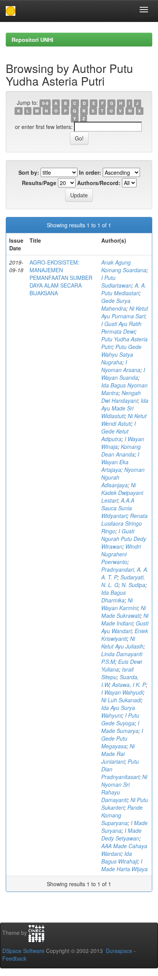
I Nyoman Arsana (120, 366)
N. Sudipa (133, 585)
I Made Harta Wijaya (124, 865)
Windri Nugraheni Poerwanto (121, 554)
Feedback (14, 958)
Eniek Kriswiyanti (124, 634)
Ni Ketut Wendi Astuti (123, 419)
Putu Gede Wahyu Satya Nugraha (121, 354)
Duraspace (119, 950)
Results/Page (39, 183)
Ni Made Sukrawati (123, 611)
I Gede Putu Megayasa (122, 738)
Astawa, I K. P (129, 684)
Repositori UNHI (32, 39)
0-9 (45, 103)
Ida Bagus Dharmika (113, 596)
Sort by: (28, 172)
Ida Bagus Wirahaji (119, 857)
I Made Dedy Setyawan (121, 834)
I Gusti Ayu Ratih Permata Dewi (121, 327)
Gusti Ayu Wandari (124, 627)
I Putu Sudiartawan (116, 281)
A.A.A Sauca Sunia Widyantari (117, 507)
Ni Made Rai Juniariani (118, 753)
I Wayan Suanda (123, 373)
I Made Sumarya (120, 726)
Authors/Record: (98, 183)
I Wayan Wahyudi (122, 692)
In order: (90, 172)
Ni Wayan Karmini (119, 604)
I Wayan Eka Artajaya (120, 461)
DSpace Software (23, 950)
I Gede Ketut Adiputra (118, 431)
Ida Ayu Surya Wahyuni (118, 711)
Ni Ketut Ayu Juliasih (122, 642)
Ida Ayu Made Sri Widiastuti (124, 408)
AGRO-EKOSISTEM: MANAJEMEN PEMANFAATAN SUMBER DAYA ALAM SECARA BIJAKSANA (61, 277)
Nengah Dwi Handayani (121, 396)
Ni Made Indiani (124, 619)
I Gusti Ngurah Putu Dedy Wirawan (123, 538)
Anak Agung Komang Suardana (123, 266)
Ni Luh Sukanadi (121, 700)
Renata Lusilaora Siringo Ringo (124, 523)
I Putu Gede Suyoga (120, 719)
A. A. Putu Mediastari (123, 289)
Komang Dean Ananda (121, 450)
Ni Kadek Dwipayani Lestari (122, 492)
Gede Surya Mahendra (115, 304)
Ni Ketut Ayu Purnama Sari (124, 312)
